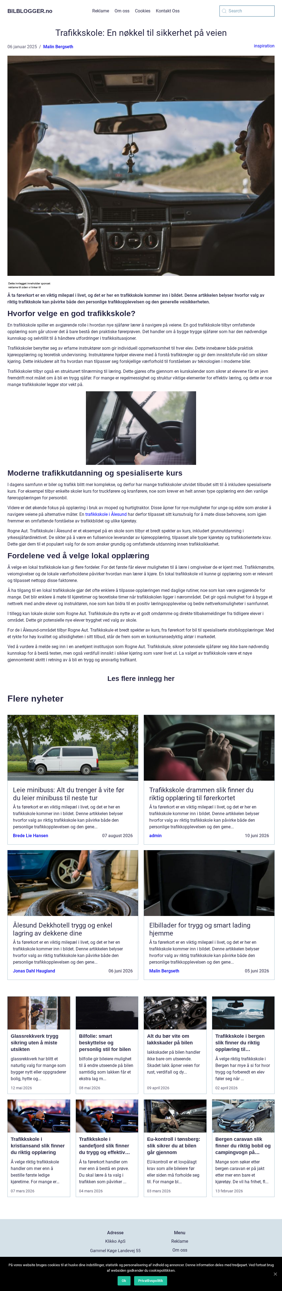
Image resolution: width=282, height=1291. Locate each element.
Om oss (122, 11)
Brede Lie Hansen (30, 835)
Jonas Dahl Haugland (34, 971)
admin (155, 835)
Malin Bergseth (58, 46)
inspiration (264, 45)
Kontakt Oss (168, 11)
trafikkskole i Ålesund (106, 514)
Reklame (100, 11)
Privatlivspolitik (150, 1281)
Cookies (142, 11)
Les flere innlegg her (141, 678)
